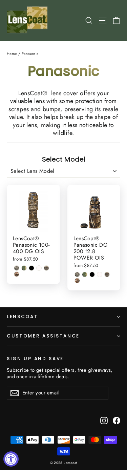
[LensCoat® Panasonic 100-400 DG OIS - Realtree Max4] (46, 268)
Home (12, 53)
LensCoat (22, 316)
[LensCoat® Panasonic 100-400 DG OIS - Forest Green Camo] (24, 268)
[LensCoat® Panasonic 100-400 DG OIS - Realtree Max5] (16, 274)
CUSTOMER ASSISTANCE (43, 336)
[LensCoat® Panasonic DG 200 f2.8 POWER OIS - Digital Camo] (77, 274)
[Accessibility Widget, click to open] (11, 459)
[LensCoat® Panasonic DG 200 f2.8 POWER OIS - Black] (92, 274)
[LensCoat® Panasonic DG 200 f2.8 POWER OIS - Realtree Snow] (99, 274)
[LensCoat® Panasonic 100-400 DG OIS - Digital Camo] (16, 268)
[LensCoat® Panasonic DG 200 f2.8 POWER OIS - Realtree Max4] (107, 274)
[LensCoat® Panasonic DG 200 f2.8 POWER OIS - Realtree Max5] (77, 280)
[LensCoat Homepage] (28, 20)
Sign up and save (35, 358)
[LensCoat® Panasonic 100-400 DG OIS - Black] (31, 268)
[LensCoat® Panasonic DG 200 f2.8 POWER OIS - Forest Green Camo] (84, 274)
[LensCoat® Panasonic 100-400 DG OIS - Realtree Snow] (39, 268)
